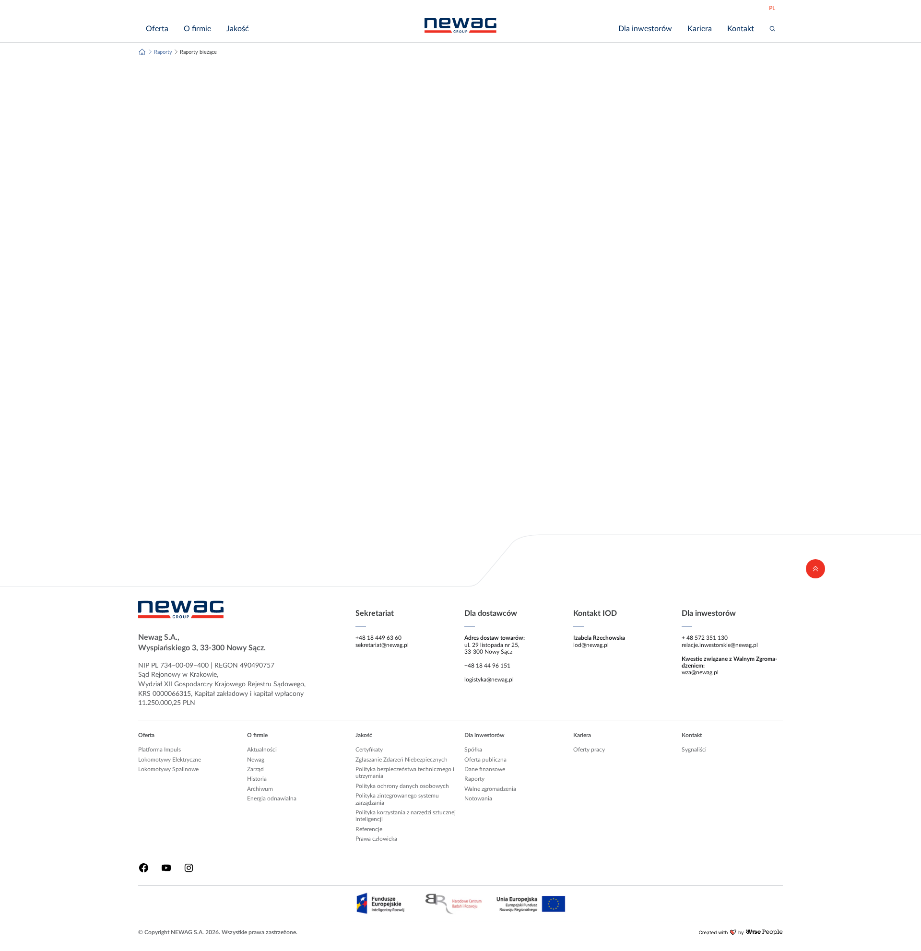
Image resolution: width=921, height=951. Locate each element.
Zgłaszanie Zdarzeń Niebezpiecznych (401, 760)
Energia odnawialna (271, 798)
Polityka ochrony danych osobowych (402, 786)
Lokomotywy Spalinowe (168, 769)
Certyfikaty (369, 749)
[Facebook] (143, 868)
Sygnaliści (694, 749)
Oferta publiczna (485, 760)
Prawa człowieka (376, 839)
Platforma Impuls (159, 749)
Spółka (473, 749)
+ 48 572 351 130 (705, 638)
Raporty (474, 779)
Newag (255, 760)
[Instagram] (188, 868)
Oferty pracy (589, 749)
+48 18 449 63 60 (378, 638)
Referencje (368, 829)
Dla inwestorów (484, 735)
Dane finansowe (484, 769)
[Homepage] (142, 52)
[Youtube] (166, 868)
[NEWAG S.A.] (460, 25)
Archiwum (260, 789)
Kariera (582, 735)
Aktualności (262, 749)
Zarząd (255, 769)
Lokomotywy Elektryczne (169, 760)
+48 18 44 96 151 (487, 666)
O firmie (257, 735)
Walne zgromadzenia (490, 789)
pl (772, 8)
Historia (257, 779)
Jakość (363, 735)
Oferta (146, 735)
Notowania (478, 798)
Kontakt (692, 735)
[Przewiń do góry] (815, 568)
